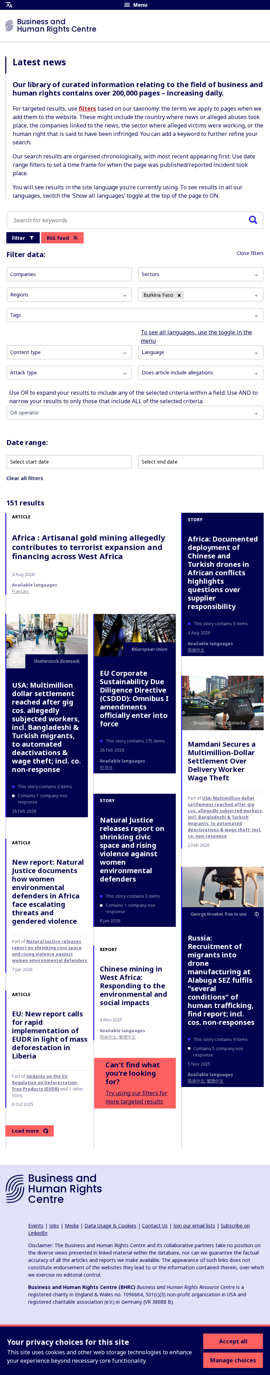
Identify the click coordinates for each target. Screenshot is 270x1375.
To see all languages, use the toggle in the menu (196, 336)
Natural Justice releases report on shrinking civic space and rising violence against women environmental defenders (132, 849)
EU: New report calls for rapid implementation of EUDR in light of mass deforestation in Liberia (50, 1035)
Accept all (233, 1341)
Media (72, 1225)
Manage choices (233, 1360)
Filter (18, 238)
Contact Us (155, 1225)
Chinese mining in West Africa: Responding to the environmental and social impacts (133, 985)
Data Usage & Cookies (110, 1225)
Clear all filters (24, 478)
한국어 (106, 767)
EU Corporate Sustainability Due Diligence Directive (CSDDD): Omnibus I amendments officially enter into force (134, 698)
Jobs (54, 1225)
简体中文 (196, 650)
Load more (25, 1130)
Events (36, 1225)
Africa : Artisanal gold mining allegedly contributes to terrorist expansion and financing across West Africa (88, 546)
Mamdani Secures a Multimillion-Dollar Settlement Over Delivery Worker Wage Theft (222, 761)
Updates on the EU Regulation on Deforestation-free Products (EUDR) (45, 1082)
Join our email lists (194, 1225)
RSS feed (58, 238)
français (20, 591)
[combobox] (69, 352)
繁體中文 (215, 1081)
